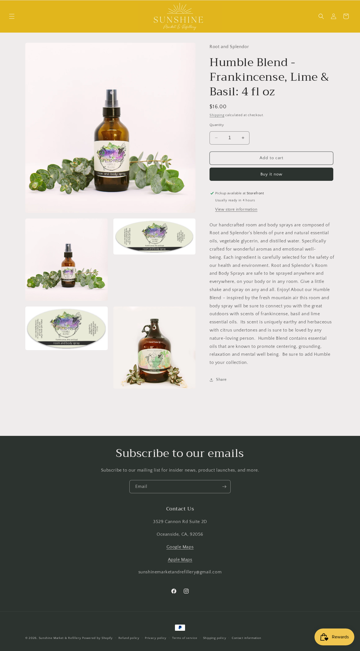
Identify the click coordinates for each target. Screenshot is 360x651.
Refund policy (129, 637)
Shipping (217, 115)
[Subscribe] (224, 486)
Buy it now (271, 174)
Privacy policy (155, 637)
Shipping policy (214, 637)
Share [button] (221, 379)
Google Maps (180, 546)
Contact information (246, 637)
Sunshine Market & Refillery (60, 638)
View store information (236, 209)
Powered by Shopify (97, 638)
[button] (12, 16)
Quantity (217, 125)
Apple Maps (180, 559)
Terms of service (184, 637)
